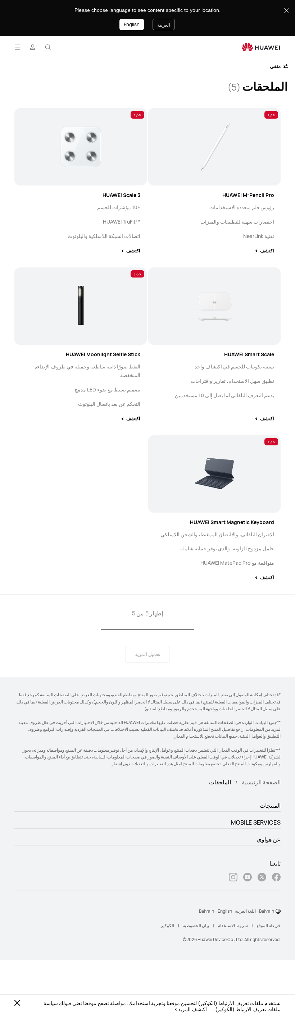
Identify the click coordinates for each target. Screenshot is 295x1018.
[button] (48, 47)
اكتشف (267, 250)
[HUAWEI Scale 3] (80, 147)
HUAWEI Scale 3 (121, 195)
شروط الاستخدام (233, 925)
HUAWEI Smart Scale (249, 354)
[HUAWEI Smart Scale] (214, 306)
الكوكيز (167, 925)
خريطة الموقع (269, 925)
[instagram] (233, 878)
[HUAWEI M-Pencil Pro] (214, 147)
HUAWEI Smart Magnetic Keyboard (232, 522)
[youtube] (247, 878)
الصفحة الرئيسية (261, 782)
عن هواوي (269, 839)
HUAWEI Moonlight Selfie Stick (103, 354)
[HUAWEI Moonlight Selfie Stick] (80, 306)
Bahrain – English (215, 911)
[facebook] (276, 878)
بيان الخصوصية (196, 925)
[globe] (278, 911)
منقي (276, 66)
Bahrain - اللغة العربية (254, 911)
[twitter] (262, 878)
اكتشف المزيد (192, 1009)
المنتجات (270, 805)
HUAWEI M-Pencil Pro (248, 195)
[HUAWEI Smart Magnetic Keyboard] (214, 474)
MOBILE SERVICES (256, 822)
